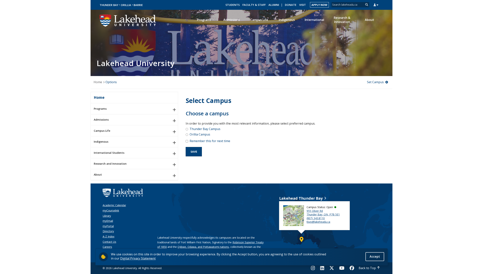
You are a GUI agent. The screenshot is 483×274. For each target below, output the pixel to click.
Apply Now (319, 5)
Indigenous (101, 141)
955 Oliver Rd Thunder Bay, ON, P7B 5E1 (323, 212)
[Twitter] (331, 268)
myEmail (108, 221)
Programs (100, 108)
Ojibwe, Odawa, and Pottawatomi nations (203, 247)
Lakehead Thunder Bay (301, 198)
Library (107, 216)
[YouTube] (342, 268)
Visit (302, 5)
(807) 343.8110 (316, 218)
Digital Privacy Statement (138, 258)
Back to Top (367, 268)
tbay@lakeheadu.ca (318, 222)
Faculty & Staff (254, 5)
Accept (375, 256)
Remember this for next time (210, 141)
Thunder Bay (109, 5)
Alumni (273, 5)
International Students (109, 153)
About (98, 174)
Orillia (126, 5)
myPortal (108, 226)
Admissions (101, 119)
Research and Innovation (110, 163)
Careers (107, 247)
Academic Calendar (114, 205)
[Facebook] (351, 268)
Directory (108, 231)
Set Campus (375, 82)
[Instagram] (314, 268)
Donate (290, 5)
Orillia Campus (200, 134)
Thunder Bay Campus (205, 129)
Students (232, 5)
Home (98, 82)
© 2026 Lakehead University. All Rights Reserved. (132, 268)
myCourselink (111, 210)
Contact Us (109, 242)
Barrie (138, 5)
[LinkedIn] (322, 268)
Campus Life (102, 130)
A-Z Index (108, 236)
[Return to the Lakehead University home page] (128, 20)
